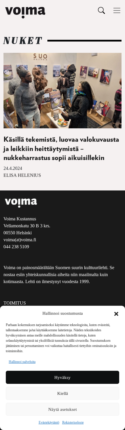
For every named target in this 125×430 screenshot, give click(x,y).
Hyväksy (62, 377)
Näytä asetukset (62, 409)
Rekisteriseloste (73, 422)
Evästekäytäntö (49, 422)
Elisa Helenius (22, 175)
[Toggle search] (101, 10)
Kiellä (62, 393)
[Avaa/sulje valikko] (117, 10)
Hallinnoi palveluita (22, 362)
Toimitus (14, 303)
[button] (116, 313)
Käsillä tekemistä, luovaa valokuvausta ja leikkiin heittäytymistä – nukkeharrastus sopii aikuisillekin (61, 148)
